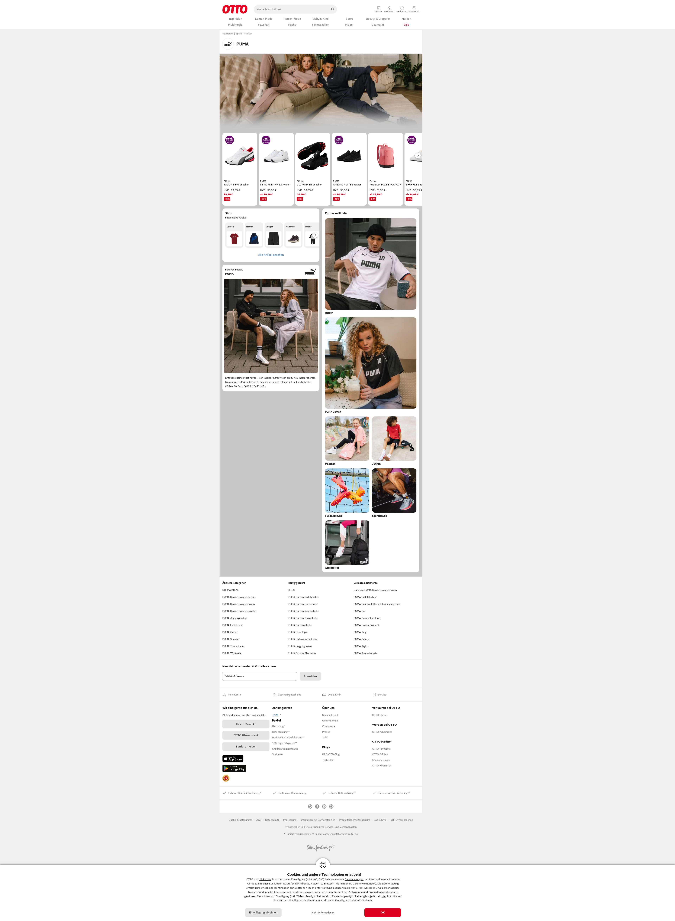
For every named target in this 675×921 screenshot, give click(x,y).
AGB (258, 819)
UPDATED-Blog (331, 754)
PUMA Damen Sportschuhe (303, 611)
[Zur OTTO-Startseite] (235, 9)
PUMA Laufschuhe (232, 625)
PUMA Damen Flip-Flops (367, 618)
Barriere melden (246, 746)
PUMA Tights (361, 646)
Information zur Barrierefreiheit (317, 819)
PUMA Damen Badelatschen (303, 597)
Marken (248, 33)
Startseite (227, 33)
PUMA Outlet (229, 632)
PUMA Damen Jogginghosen (238, 604)
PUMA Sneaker (231, 639)
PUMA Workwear (232, 653)
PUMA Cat (359, 611)
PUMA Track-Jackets (365, 653)
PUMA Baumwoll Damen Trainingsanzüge (377, 604)
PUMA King (360, 632)
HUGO (291, 590)
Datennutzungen (354, 879)
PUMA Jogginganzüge (234, 618)
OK (383, 912)
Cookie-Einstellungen (240, 819)
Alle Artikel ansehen (271, 254)
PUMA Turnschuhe (233, 646)
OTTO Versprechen (402, 819)
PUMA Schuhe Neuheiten (302, 653)
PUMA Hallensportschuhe (302, 639)
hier (384, 896)
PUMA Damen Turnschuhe (303, 618)
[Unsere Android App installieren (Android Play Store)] (234, 768)
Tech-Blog (327, 760)
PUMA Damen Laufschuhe (302, 604)
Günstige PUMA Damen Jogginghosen (375, 590)
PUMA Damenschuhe (300, 625)
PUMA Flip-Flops (297, 632)
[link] (225, 778)
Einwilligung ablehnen (263, 912)
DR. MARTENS (230, 590)
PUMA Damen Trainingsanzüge (239, 611)
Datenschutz (272, 819)
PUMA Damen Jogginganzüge (239, 597)
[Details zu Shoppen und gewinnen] (229, 140)
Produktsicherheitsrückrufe (354, 819)
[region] (337, 893)
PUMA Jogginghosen (300, 646)
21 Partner (265, 879)
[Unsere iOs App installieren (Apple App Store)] (232, 758)
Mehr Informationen (323, 912)
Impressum (289, 819)
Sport (239, 33)
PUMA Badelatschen (365, 597)
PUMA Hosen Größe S (366, 625)
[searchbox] (291, 9)
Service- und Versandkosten (341, 826)
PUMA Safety (361, 639)
